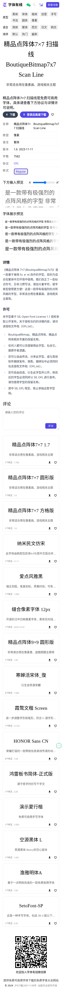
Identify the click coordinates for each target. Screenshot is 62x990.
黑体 (15, 14)
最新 (34, 34)
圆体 (25, 20)
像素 (34, 20)
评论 (51, 425)
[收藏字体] (52, 114)
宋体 (25, 14)
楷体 (34, 14)
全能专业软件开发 (47, 985)
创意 (44, 14)
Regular (21, 171)
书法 (15, 20)
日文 (44, 27)
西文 (34, 27)
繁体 (25, 27)
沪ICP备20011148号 (25, 985)
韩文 (53, 27)
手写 (53, 14)
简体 (15, 27)
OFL (16, 163)
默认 (15, 34)
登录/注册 (53, 4)
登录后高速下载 (36, 115)
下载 (12, 115)
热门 (25, 34)
